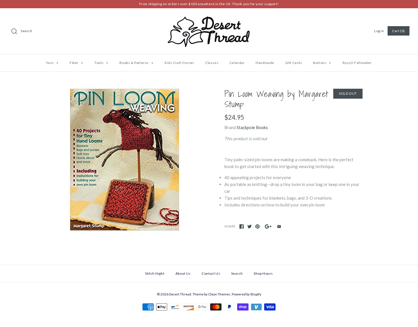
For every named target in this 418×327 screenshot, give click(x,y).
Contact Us (211, 273)
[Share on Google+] (268, 226)
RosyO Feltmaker (357, 63)
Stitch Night (154, 273)
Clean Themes (219, 294)
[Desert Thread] (209, 17)
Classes (211, 63)
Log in (379, 31)
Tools (101, 63)
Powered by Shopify (246, 294)
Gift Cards (293, 63)
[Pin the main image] (257, 226)
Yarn (52, 63)
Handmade (265, 63)
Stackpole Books (252, 127)
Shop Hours (263, 273)
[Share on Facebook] (241, 226)
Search (26, 31)
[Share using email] (279, 226)
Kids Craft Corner (179, 63)
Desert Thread (180, 294)
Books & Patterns (136, 63)
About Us (183, 273)
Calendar (237, 63)
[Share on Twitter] (249, 226)
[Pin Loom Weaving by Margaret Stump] (124, 160)
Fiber (76, 63)
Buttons (322, 63)
